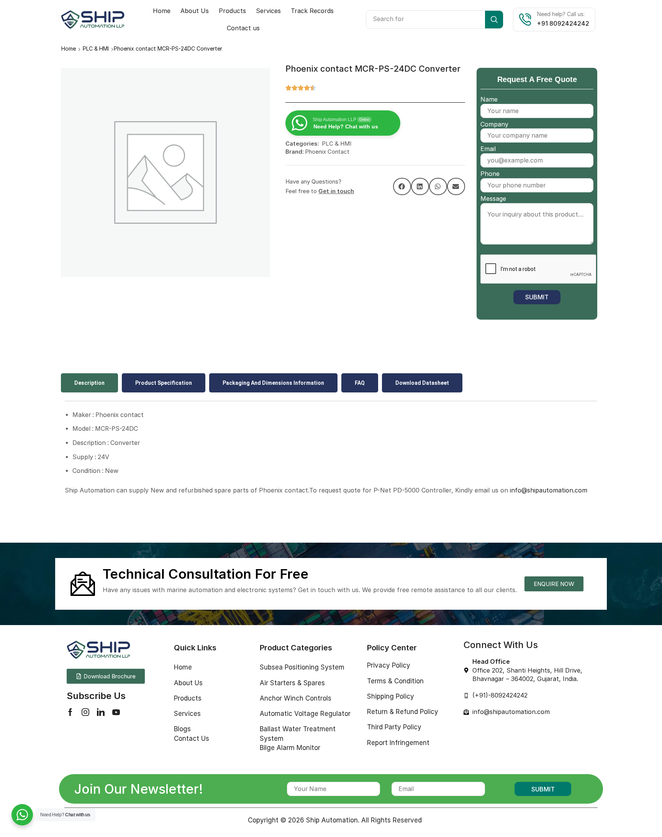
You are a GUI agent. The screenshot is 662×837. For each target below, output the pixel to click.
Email (488, 149)
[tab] (89, 382)
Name (489, 99)
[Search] (494, 19)
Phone (490, 173)
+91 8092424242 (563, 23)
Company (494, 124)
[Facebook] (70, 712)
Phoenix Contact (327, 151)
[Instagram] (85, 712)
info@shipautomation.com (548, 490)
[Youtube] (116, 712)
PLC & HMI (96, 48)
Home (68, 48)
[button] (402, 186)
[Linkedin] (101, 712)
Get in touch (336, 191)
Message (493, 198)
